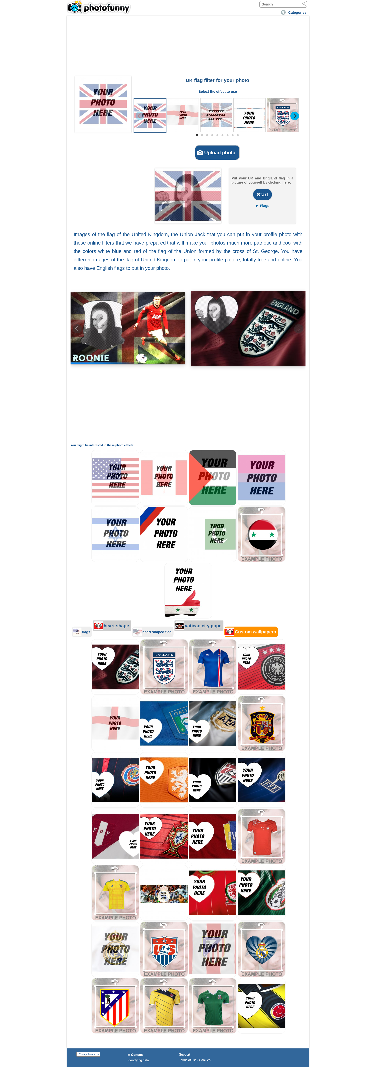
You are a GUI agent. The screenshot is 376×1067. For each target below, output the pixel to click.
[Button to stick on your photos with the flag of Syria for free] (262, 561)
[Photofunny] (99, 7)
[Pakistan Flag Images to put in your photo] (213, 561)
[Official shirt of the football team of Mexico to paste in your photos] (213, 1032)
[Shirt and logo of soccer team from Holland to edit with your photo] (164, 806)
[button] (299, 329)
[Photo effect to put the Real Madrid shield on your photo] (115, 976)
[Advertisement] (188, 47)
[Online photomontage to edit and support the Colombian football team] (262, 1032)
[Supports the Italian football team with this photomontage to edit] (164, 750)
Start (262, 194)
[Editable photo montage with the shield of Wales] (213, 919)
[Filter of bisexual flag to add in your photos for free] (262, 504)
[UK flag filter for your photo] (103, 103)
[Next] (294, 116)
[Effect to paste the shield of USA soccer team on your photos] (164, 976)
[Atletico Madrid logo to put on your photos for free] (115, 1032)
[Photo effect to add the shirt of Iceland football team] (213, 693)
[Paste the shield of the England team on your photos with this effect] (164, 693)
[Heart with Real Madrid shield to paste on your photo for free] (262, 976)
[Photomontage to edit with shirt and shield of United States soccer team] (213, 806)
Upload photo (219, 152)
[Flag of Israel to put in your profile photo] (115, 561)
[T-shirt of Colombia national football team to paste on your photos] (164, 1032)
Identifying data (138, 1060)
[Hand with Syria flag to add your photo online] (188, 617)
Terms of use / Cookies (195, 1060)
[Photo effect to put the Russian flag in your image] (164, 561)
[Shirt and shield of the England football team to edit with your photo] (115, 693)
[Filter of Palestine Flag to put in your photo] (213, 504)
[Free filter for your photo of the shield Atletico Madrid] (213, 976)
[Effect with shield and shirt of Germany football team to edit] (262, 693)
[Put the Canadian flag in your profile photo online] (164, 504)
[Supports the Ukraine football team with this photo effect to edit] (115, 919)
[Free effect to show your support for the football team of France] (262, 806)
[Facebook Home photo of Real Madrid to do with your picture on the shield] (164, 919)
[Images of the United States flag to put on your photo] (115, 504)
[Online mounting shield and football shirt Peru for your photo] (115, 863)
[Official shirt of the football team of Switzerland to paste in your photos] (262, 863)
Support (184, 1054)
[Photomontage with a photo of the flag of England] (115, 750)
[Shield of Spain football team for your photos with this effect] (262, 750)
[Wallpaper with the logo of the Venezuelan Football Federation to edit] (213, 863)
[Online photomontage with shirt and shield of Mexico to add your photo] (262, 919)
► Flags (262, 206)
